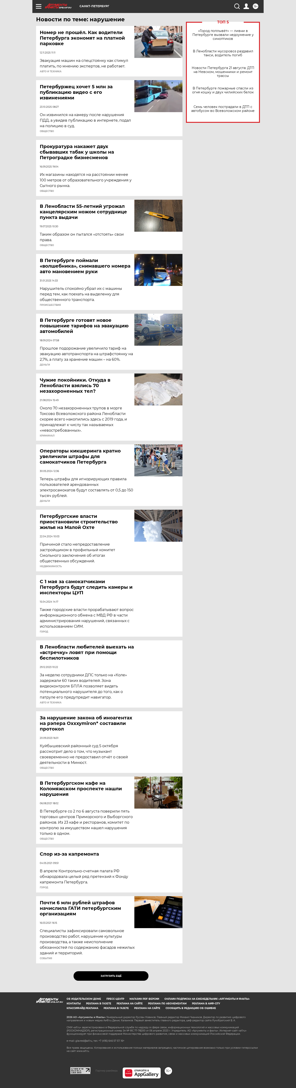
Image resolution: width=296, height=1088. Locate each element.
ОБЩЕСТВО (47, 131)
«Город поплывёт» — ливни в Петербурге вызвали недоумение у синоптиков (223, 35)
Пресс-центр (115, 998)
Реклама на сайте (130, 1003)
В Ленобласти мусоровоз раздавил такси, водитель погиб (223, 53)
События (46, 958)
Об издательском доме (84, 998)
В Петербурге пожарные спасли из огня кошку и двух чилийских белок (223, 90)
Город (44, 632)
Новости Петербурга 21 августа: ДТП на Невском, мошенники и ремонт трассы (223, 72)
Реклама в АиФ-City (206, 1003)
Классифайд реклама (82, 1008)
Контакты (74, 1003)
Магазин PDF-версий (144, 998)
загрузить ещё (111, 975)
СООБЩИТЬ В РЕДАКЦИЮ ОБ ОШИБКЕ (191, 1008)
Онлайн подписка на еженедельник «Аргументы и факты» (207, 998)
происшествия (50, 305)
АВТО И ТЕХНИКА (51, 71)
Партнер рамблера (106, 1070)
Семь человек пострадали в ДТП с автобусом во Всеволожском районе (223, 109)
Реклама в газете (98, 1003)
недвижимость (51, 566)
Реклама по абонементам (167, 1003)
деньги (45, 365)
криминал (47, 436)
